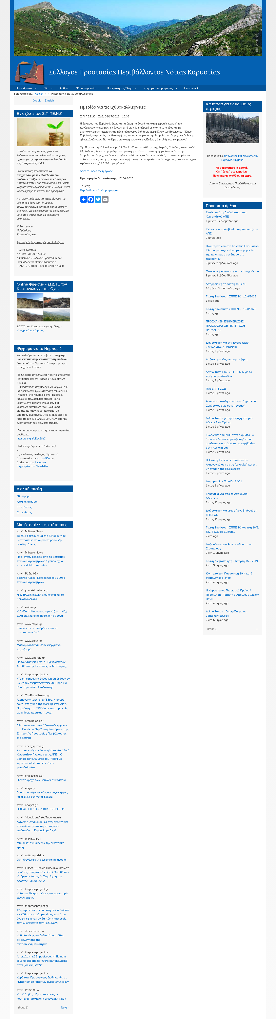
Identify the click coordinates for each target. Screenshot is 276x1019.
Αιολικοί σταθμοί (27, 501)
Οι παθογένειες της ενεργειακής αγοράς (41, 859)
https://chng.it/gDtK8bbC (31, 438)
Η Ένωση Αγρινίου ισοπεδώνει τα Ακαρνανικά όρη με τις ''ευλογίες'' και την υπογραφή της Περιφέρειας (231, 464)
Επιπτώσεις (24, 512)
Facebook (40, 462)
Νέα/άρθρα (24, 496)
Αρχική (39, 93)
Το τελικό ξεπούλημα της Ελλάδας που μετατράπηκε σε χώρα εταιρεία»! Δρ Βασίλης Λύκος (41, 540)
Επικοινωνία (191, 88)
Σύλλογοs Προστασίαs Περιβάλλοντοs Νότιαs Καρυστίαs (134, 72)
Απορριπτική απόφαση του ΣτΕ (226, 284)
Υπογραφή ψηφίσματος (30, 330)
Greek (37, 100)
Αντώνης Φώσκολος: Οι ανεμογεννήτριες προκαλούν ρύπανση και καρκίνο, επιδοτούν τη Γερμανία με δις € (42, 826)
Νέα (46, 88)
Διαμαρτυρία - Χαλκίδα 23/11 (224, 481)
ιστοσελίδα (43, 458)
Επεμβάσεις (24, 507)
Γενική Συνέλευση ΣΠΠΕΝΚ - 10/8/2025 (231, 296)
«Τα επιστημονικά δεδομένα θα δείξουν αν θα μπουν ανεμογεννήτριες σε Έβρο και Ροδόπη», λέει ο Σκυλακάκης (43, 683)
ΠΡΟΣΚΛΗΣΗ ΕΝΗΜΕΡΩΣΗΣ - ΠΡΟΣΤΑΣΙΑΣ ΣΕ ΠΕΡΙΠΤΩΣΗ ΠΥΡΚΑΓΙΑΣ (225, 326)
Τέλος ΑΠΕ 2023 (216, 388)
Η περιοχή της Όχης (119, 88)
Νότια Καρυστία (86, 88)
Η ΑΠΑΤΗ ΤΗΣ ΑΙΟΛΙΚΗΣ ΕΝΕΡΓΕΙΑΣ (41, 809)
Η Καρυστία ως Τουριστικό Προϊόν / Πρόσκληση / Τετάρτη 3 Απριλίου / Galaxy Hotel (232, 595)
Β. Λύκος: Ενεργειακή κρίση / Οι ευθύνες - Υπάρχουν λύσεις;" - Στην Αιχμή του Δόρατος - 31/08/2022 (43, 876)
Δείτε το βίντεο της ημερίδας (96, 171)
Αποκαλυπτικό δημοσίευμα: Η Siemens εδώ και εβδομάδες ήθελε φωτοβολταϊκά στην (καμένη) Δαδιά (42, 961)
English (49, 100)
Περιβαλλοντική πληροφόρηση (99, 190)
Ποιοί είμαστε (24, 88)
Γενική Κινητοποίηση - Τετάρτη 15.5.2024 (232, 561)
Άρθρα (64, 88)
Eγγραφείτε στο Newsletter (32, 466)
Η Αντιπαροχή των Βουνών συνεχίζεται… (42, 780)
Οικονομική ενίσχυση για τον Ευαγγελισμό (232, 271)
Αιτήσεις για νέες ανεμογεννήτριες (227, 359)
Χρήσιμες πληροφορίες (158, 88)
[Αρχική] (31, 72)
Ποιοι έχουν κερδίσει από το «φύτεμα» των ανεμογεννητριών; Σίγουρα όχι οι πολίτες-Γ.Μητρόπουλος (41, 561)
